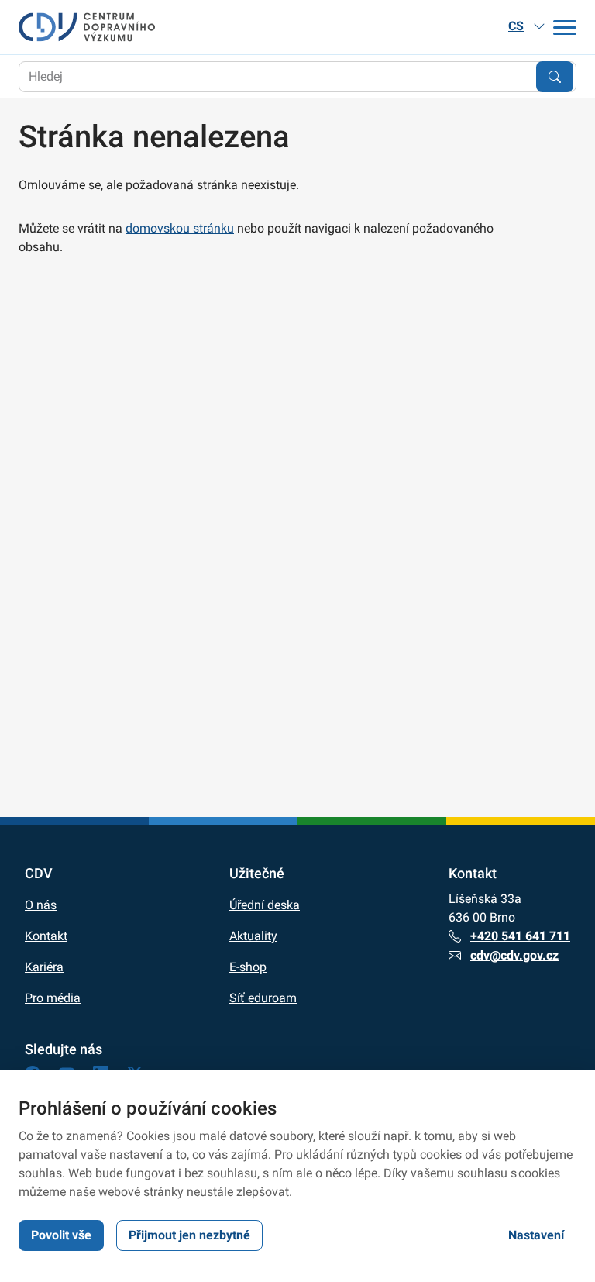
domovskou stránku (180, 228)
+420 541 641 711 (520, 936)
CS (516, 26)
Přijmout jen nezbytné (189, 1235)
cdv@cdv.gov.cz (514, 955)
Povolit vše (61, 1235)
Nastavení (536, 1235)
